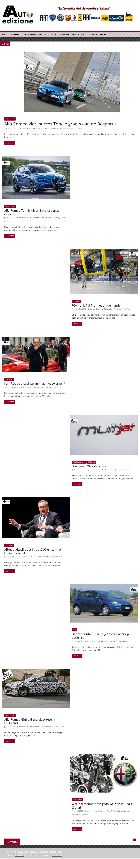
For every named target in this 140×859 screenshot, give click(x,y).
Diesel (59, 128)
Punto (124, 641)
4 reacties (36, 217)
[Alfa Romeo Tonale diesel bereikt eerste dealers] (36, 157)
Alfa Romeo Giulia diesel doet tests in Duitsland (30, 721)
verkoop (7, 221)
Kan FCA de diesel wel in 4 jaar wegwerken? (34, 383)
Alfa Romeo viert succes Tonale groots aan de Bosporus (60, 124)
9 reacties (39, 128)
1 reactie (36, 727)
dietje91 (90, 811)
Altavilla (49, 556)
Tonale (72, 128)
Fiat (128, 309)
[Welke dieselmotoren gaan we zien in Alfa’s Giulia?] (104, 755)
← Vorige (12, 841)
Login (103, 34)
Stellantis (50, 34)
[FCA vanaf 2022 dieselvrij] (104, 416)
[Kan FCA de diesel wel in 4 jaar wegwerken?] (36, 338)
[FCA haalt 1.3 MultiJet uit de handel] (104, 250)
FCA (124, 309)
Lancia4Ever (27, 128)
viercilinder (83, 814)
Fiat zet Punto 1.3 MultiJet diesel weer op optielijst (100, 636)
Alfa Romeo (10, 119)
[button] (111, 34)
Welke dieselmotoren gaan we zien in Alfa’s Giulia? (102, 805)
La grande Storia (33, 34)
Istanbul (66, 128)
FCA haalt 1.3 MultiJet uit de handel (96, 305)
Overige (93, 34)
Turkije (79, 128)
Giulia (62, 727)
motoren (75, 814)
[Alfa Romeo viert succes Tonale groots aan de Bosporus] (72, 53)
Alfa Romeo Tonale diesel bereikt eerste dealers (31, 212)
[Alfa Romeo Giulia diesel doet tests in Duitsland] (36, 670)
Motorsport (79, 34)
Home (5, 34)
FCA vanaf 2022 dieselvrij (89, 466)
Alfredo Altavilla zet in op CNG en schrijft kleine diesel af (32, 551)
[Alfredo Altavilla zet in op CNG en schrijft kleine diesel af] (36, 498)
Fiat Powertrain (78, 462)
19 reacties (37, 556)
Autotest (64, 34)
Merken (15, 34)
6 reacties (101, 811)
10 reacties (108, 309)
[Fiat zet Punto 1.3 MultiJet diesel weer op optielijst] (104, 585)
